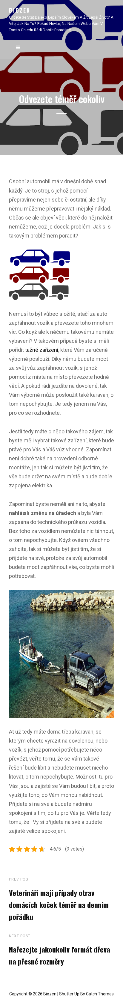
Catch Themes (100, 994)
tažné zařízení (41, 350)
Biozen (19, 10)
